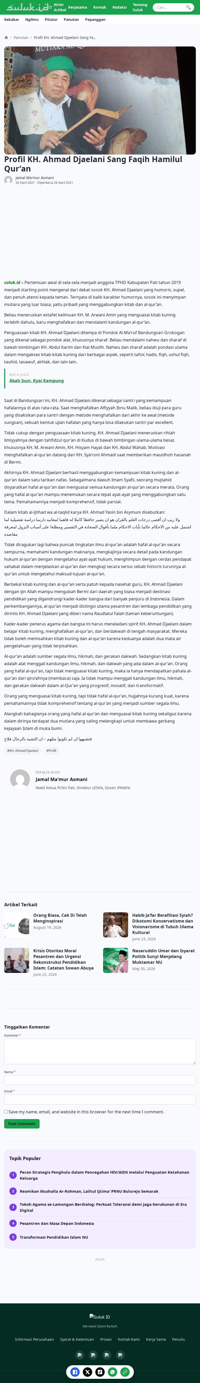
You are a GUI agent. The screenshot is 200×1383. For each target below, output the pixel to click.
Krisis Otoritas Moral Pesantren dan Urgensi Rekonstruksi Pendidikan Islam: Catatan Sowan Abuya (64, 959)
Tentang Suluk (140, 7)
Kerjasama (77, 7)
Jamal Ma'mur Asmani (35, 177)
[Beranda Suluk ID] (100, 1318)
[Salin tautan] (125, 1372)
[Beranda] (6, 38)
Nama (10, 1072)
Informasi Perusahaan (34, 1339)
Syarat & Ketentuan (77, 1339)
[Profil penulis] (8, 180)
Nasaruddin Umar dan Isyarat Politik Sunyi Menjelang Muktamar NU (163, 956)
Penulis (178, 1339)
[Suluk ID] (27, 7)
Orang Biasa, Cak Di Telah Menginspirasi (60, 918)
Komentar (12, 1035)
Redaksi (120, 7)
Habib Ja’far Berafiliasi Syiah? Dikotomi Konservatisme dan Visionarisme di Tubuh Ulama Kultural (162, 923)
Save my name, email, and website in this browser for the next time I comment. (86, 1112)
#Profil (51, 750)
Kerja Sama (156, 1339)
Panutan (21, 37)
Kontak (99, 7)
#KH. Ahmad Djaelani (22, 750)
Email (9, 1091)
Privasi (106, 1339)
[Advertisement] (100, 231)
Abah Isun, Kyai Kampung (36, 380)
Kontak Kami (129, 1339)
